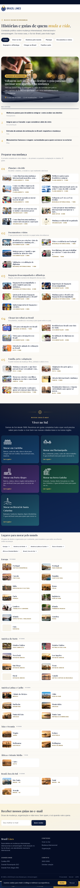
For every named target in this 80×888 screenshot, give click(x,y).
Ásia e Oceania (58, 546)
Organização (46, 848)
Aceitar (62, 883)
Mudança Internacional (49, 845)
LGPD (77, 877)
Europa (6, 546)
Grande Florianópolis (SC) (10, 864)
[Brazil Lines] (11, 8)
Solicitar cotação (47, 864)
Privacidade (63, 877)
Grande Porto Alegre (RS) (10, 868)
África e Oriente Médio (11, 551)
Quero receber (38, 823)
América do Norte (20, 546)
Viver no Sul (46, 842)
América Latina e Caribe (39, 546)
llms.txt (71, 877)
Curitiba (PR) (5, 861)
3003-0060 (46, 861)
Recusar (72, 883)
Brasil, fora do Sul (30, 551)
